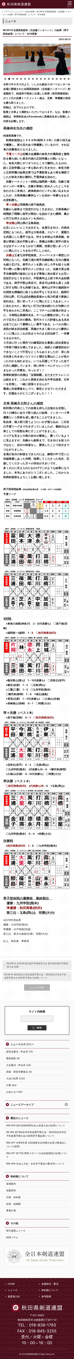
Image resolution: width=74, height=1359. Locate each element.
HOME (11, 1283)
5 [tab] (21, 79)
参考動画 (46, 1296)
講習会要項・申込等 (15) (19, 1051)
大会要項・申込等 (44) (18, 1065)
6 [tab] (25, 79)
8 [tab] (33, 79)
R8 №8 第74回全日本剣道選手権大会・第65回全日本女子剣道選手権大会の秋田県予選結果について (36, 1134)
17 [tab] (69, 79)
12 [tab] (49, 79)
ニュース (12, 1290)
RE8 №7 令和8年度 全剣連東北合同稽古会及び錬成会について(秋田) (36, 1144)
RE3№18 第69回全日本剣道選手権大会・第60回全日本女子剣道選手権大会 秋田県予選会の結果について (35, 976)
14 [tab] (57, 79)
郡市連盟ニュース (15, 1230)
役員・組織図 (13, 1203)
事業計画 (11, 1210)
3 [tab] (13, 79)
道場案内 (11, 1183)
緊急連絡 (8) (13, 1058)
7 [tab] (29, 79)
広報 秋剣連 (13, 1197)
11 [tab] (45, 79)
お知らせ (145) (14, 1091)
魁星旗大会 (14, 1296)
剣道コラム (12, 1237)
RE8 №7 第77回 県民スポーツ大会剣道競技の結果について (37, 1155)
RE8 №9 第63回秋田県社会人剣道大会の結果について (35, 1125)
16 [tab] (65, 79)
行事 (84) (11, 1085)
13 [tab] (53, 79)
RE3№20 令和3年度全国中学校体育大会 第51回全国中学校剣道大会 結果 (37, 965)
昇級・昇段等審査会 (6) (19, 1071)
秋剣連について (19, 1176)
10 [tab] (41, 79)
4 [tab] (17, 79)
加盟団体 (11, 1190)
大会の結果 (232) (15, 1078)
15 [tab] (61, 79)
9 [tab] (37, 79)
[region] (37, 59)
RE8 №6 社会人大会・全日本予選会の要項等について (35, 1163)
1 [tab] (5, 79)
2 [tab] (9, 79)
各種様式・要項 (49, 1283)
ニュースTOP (37, 987)
